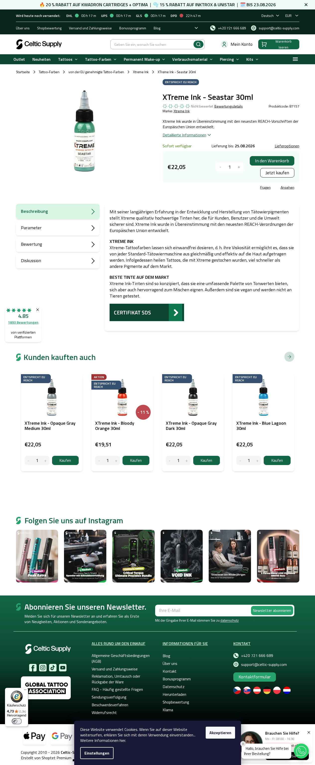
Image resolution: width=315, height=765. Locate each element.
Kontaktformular (255, 676)
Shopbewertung (49, 28)
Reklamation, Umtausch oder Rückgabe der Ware (116, 678)
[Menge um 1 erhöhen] (239, 167)
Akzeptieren (220, 733)
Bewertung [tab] (31, 244)
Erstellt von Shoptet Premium (46, 758)
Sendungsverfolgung (109, 697)
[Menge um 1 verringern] (220, 167)
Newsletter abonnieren (272, 610)
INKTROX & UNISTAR (215, 4)
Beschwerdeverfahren (110, 704)
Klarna (168, 709)
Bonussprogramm (132, 28)
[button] (301, 751)
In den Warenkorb (272, 160)
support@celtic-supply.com (264, 664)
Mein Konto (241, 44)
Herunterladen (174, 694)
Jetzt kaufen (277, 172)
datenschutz (229, 620)
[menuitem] (19, 59)
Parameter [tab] (31, 227)
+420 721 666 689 (257, 655)
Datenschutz (174, 686)
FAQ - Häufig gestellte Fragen (117, 689)
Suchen (198, 44)
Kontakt (170, 671)
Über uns (23, 28)
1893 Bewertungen (23, 322)
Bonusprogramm (177, 679)
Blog (157, 28)
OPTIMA (140, 4)
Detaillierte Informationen (184, 135)
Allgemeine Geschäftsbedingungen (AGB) (121, 658)
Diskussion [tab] (31, 260)
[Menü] (25, 691)
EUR (288, 15)
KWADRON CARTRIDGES (104, 4)
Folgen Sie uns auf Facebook (33, 667)
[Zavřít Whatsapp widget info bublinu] (243, 744)
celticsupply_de (43, 667)
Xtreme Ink (182, 111)
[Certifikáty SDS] (147, 312)
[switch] (17, 721)
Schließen (200, 188)
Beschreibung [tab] (34, 211)
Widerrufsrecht (104, 712)
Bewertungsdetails (228, 106)
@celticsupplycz (53, 667)
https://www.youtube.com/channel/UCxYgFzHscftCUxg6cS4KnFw (62, 667)
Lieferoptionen (287, 146)
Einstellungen (96, 753)
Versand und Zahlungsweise (90, 28)
